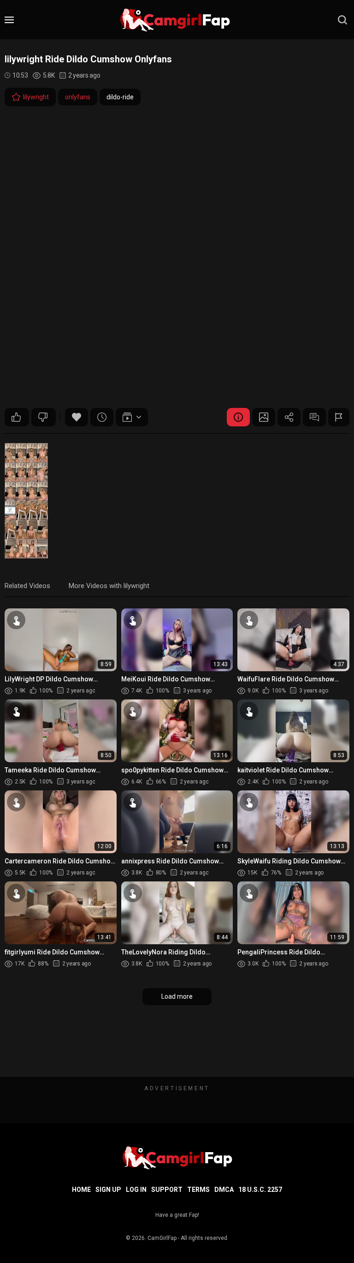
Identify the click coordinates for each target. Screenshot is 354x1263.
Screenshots (263, 417)
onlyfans (77, 97)
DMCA (224, 1189)
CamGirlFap (162, 1238)
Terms (198, 1189)
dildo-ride (120, 97)
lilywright (36, 97)
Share (289, 417)
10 (17, 417)
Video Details (238, 417)
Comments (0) (314, 417)
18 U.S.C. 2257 (260, 1189)
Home (81, 1189)
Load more (177, 996)
